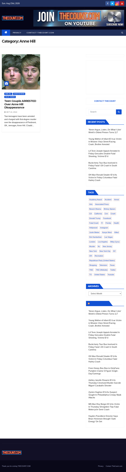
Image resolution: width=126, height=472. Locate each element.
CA (90, 214)
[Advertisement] (105, 77)
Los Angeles (103, 242)
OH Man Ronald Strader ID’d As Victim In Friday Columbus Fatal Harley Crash (102, 177)
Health (116, 223)
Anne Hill (8, 93)
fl (102, 223)
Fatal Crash (93, 223)
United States (99, 275)
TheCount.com (99, 303)
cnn (106, 214)
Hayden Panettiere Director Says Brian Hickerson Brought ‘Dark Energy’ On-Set (103, 419)
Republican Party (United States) (102, 260)
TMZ (91, 270)
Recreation (99, 256)
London (92, 242)
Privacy (17, 33)
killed (116, 232)
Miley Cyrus (114, 242)
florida (108, 223)
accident (108, 200)
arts (90, 204)
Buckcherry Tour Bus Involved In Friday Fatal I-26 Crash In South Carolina (102, 165)
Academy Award (95, 200)
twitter (113, 270)
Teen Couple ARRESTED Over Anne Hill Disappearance (20, 104)
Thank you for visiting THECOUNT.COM (16, 466)
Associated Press (102, 204)
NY (114, 251)
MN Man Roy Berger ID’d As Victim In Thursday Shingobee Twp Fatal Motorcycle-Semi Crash (104, 407)
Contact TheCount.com (40, 33)
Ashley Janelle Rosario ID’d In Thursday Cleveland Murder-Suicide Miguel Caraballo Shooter (104, 383)
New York (93, 251)
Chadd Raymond (19, 93)
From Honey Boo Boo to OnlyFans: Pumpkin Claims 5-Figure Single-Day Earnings (104, 371)
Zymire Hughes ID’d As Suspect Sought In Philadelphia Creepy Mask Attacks (104, 395)
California (98, 214)
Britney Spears (109, 209)
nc (99, 246)
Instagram (104, 228)
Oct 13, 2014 (11, 112)
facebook (107, 218)
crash (113, 214)
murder (92, 246)
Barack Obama (95, 209)
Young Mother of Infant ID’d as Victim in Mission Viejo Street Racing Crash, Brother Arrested (104, 141)
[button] (122, 33)
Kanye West (107, 232)
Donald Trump (94, 218)
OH (90, 256)
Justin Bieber (94, 232)
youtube (111, 275)
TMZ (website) (102, 270)
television (103, 265)
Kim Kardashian (95, 237)
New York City (105, 251)
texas (112, 265)
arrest (116, 200)
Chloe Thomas (10, 97)
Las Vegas (108, 237)
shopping (93, 265)
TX (90, 275)
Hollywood (93, 228)
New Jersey (107, 246)
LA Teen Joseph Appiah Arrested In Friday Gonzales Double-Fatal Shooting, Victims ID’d (104, 153)
